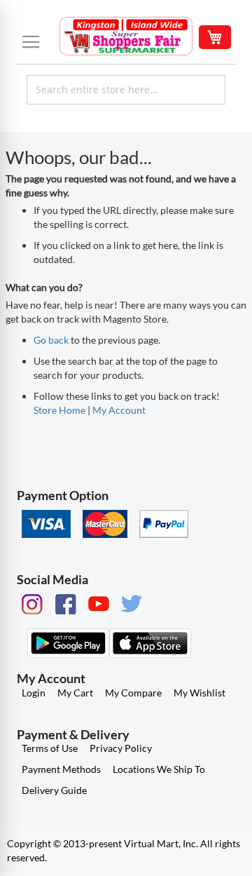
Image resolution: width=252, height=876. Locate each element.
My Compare (133, 693)
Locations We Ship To (159, 769)
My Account (119, 410)
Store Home (59, 410)
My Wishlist (199, 693)
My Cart (75, 693)
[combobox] (126, 90)
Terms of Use (50, 748)
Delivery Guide (54, 790)
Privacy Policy (121, 748)
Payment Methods (61, 769)
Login (34, 693)
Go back (51, 340)
